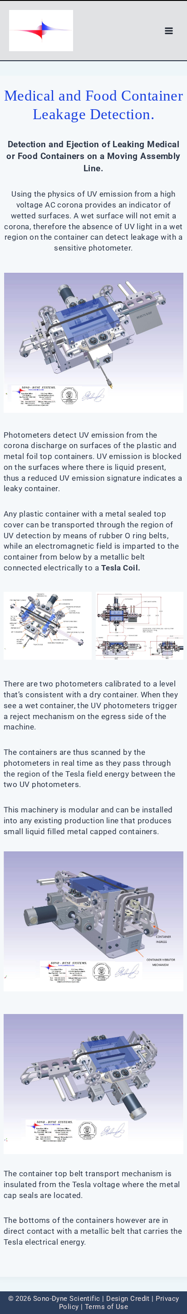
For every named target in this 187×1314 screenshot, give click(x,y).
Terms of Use (106, 1307)
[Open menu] (168, 31)
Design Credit (128, 1299)
